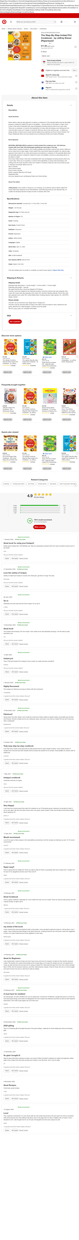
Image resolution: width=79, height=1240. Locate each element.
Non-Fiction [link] (31, 484)
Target (3, 28)
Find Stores (30, 12)
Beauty (45, 3)
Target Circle (21, 12)
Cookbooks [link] (6, 484)
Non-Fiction (33, 28)
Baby (41, 3)
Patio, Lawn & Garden (11, 3)
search (55, 22)
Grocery (22, 3)
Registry (8, 12)
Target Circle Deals (23, 10)
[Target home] (4, 22)
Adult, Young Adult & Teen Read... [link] (68, 484)
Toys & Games (42, 5)
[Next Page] (77, 356)
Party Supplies (11, 8)
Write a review (39, 527)
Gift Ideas (19, 8)
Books (26, 28)
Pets (7, 5)
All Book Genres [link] (42, 484)
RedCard (14, 12)
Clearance (60, 8)
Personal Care (53, 3)
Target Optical (48, 8)
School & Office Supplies (28, 5)
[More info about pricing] (75, 47)
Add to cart (46, 56)
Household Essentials (32, 3)
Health (11, 5)
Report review (23, 558)
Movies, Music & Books (15, 28)
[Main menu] (11, 22)
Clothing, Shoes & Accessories (47, 1)
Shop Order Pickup (43, 10)
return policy (17, 308)
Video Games (64, 5)
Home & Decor (63, 1)
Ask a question (15, 322)
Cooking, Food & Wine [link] (18, 484)
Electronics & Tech (53, 5)
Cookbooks (43, 28)
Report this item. (58, 270)
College (26, 1)
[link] (46, 43)
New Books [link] (53, 484)
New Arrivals (68, 8)
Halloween (33, 1)
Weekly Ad (33, 10)
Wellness (17, 5)
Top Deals (13, 10)
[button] (46, 43)
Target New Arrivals (6, 1)
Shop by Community (36, 8)
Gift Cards (25, 8)
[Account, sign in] (65, 22)
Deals (55, 8)
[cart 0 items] (75, 22)
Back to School (18, 1)
